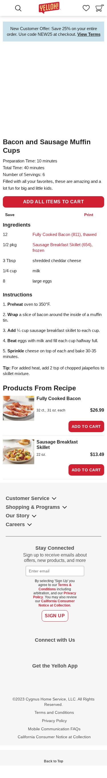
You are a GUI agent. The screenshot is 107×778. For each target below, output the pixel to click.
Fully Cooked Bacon (59, 398)
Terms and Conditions (54, 712)
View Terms (88, 34)
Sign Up (55, 615)
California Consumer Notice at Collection (57, 603)
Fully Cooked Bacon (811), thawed (64, 234)
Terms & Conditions (55, 587)
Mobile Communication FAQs (54, 729)
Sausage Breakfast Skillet (57, 445)
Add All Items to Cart (53, 201)
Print (88, 214)
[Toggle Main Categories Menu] (8, 8)
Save (10, 214)
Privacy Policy (54, 720)
